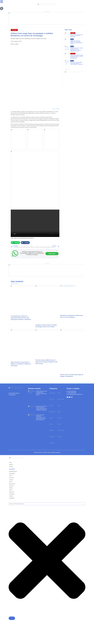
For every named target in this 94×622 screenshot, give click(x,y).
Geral (72, 39)
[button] (15, 242)
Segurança (14, 30)
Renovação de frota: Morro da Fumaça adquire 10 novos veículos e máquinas (76, 63)
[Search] (1, 8)
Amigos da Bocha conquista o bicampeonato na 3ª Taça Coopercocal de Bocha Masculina (41, 417)
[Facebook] (67, 397)
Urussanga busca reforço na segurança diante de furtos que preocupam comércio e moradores (21, 317)
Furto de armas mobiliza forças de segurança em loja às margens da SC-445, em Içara (46, 361)
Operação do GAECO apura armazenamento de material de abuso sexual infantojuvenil (76, 57)
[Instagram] (72, 397)
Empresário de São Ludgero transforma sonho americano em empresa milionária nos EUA (76, 49)
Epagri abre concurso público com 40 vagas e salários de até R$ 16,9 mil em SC (76, 42)
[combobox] (47, 503)
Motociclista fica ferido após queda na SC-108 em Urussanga (76, 35)
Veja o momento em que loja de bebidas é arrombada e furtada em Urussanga (21, 363)
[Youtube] (69, 397)
